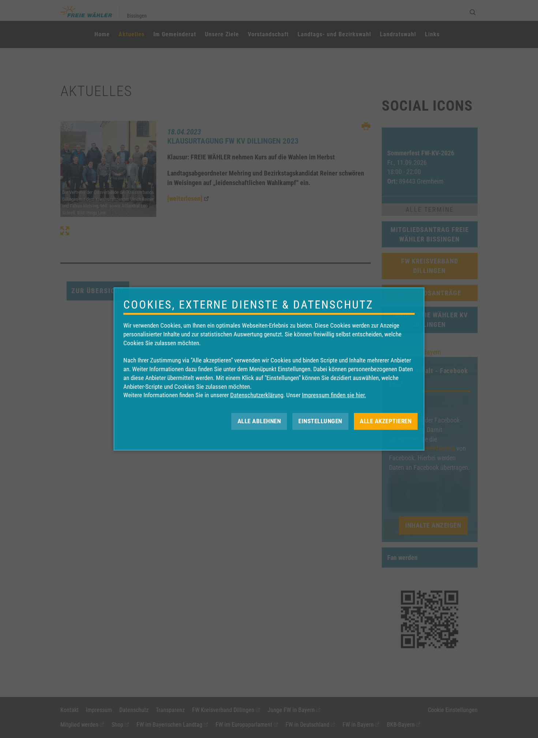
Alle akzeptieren (385, 421)
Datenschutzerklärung (256, 395)
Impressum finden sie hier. (334, 395)
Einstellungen (320, 421)
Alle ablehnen (259, 421)
